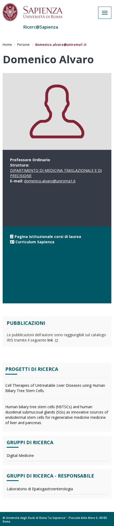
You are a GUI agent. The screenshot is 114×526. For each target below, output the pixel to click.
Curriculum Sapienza (34, 241)
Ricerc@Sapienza (40, 27)
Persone (23, 44)
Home (7, 44)
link (50, 340)
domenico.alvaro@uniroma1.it (50, 180)
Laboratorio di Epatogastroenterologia (40, 488)
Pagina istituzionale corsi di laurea (48, 236)
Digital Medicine (20, 455)
